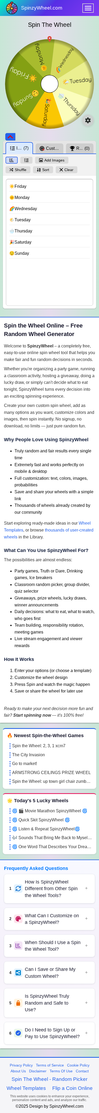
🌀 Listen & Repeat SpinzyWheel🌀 (46, 829)
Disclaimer (37, 1071)
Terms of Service (50, 1065)
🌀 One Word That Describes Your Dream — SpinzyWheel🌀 (52, 846)
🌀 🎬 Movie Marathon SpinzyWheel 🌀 (49, 811)
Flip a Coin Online (72, 1088)
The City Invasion (28, 755)
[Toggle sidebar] (10, 137)
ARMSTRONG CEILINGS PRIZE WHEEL (51, 772)
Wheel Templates (26, 1088)
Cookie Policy (78, 1065)
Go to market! (24, 763)
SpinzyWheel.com (41, 8)
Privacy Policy (21, 1065)
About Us (18, 1071)
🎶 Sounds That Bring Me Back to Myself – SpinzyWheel (52, 837)
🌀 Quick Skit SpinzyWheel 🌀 (41, 820)
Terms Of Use (61, 1071)
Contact (82, 1071)
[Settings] (88, 120)
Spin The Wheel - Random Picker (49, 1079)
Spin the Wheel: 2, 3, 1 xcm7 (38, 746)
